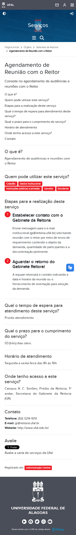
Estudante (63, 188)
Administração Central (38, 467)
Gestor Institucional (30, 183)
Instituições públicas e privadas (23, 188)
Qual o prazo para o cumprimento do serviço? (35, 122)
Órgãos (28, 47)
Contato (10, 139)
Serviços (38, 25)
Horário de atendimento (21, 127)
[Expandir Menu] (34, 38)
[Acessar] (71, 13)
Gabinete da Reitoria (47, 47)
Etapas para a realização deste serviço (30, 106)
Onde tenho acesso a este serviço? (28, 133)
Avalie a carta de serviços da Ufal (29, 453)
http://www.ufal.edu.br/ (33, 428)
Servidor (49, 188)
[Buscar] (42, 38)
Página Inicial (12, 47)
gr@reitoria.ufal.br (43, 233)
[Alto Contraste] (4, 13)
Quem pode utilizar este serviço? (27, 100)
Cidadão (11, 183)
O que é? (11, 94)
